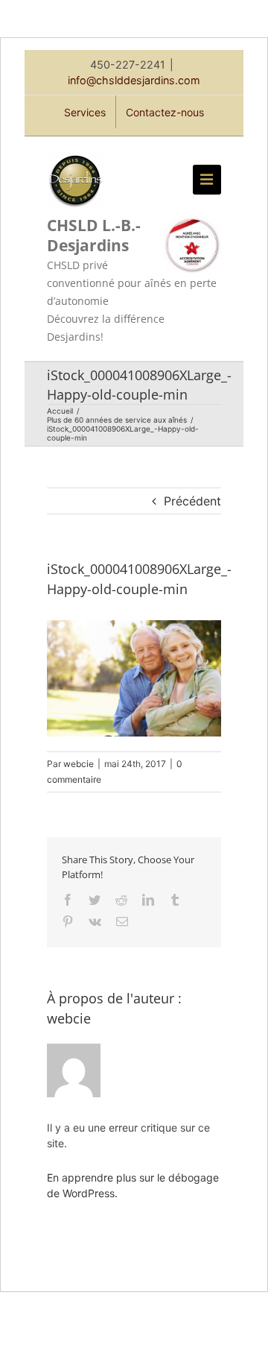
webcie (78, 763)
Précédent (192, 500)
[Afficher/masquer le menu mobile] (207, 180)
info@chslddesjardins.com (134, 80)
